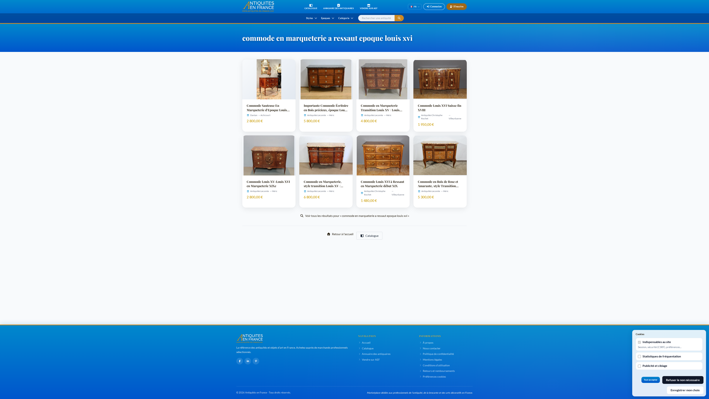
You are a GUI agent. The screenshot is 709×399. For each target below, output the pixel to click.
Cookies (640, 334)
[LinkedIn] (247, 361)
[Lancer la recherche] (399, 18)
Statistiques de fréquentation (662, 356)
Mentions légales (432, 359)
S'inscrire (458, 6)
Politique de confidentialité (438, 353)
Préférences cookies (434, 376)
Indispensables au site (657, 342)
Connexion (436, 6)
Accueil (366, 342)
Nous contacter (432, 348)
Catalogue (372, 235)
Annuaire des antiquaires (376, 353)
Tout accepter (650, 379)
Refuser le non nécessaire (683, 380)
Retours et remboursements (439, 370)
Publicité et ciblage (655, 365)
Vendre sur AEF (371, 359)
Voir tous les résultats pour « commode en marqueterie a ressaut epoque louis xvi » (357, 215)
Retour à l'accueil (342, 234)
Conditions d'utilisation (436, 365)
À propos (428, 342)
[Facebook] (239, 361)
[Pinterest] (256, 361)
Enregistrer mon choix (685, 390)
